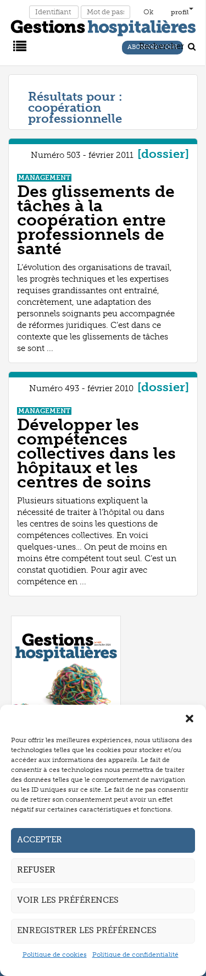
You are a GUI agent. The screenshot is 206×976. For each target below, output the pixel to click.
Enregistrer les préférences (87, 930)
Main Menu (18, 45)
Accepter (39, 840)
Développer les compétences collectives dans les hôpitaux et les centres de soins (96, 453)
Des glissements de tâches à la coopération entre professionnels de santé (96, 220)
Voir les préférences (68, 900)
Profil (180, 12)
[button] (189, 718)
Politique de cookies (55, 954)
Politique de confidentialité (135, 954)
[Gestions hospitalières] (103, 26)
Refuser (36, 870)
